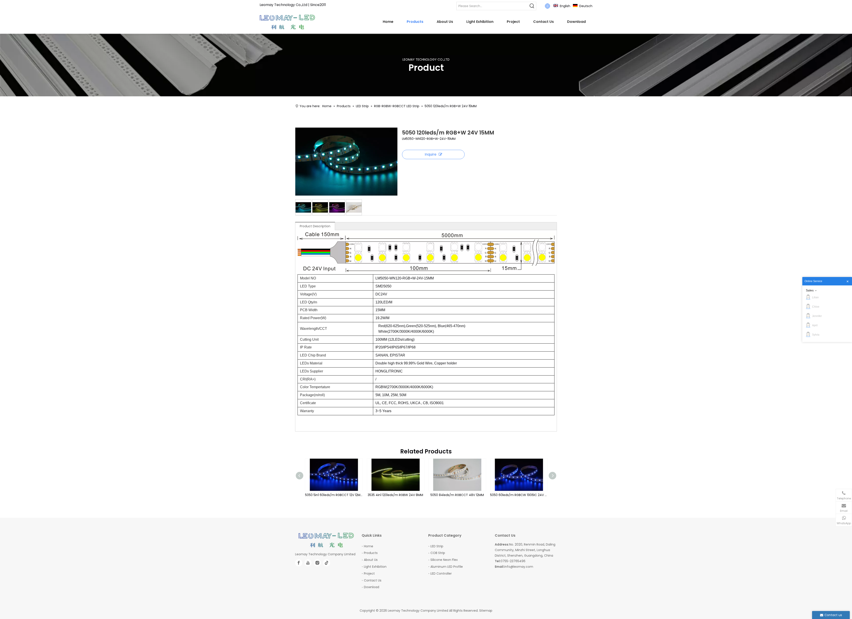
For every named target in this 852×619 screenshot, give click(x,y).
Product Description (315, 226)
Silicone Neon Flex (444, 560)
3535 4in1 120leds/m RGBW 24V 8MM (333, 495)
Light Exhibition (375, 566)
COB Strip (437, 553)
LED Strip (436, 546)
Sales (810, 290)
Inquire (430, 154)
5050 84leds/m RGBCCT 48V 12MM (395, 495)
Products (371, 553)
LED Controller (441, 573)
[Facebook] (298, 562)
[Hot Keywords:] (532, 6)
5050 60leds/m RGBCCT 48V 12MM (518, 495)
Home (368, 546)
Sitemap (485, 610)
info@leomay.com (518, 566)
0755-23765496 (513, 561)
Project (369, 573)
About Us (371, 560)
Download (371, 587)
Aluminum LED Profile (446, 566)
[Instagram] (317, 562)
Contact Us (372, 580)
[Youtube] (308, 562)
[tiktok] (326, 562)
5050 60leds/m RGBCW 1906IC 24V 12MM (457, 495)
